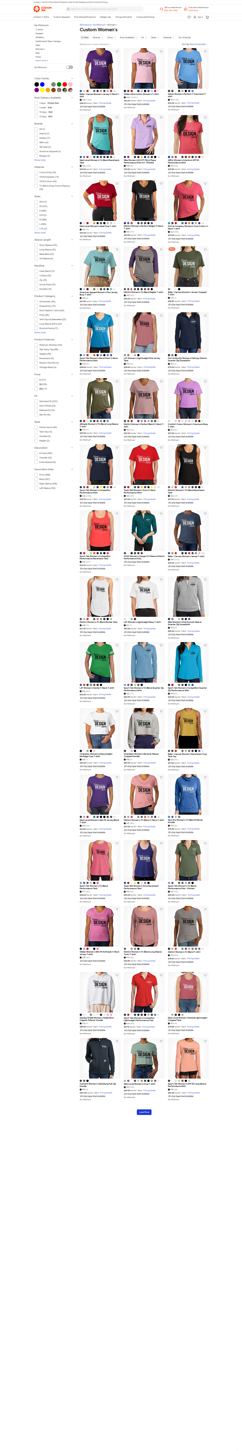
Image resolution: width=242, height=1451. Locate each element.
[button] (198, 10)
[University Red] (128, 157)
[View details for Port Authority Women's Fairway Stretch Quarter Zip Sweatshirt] (188, 332)
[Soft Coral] (179, 1081)
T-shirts (39, 29)
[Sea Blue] (81, 289)
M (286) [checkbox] (43, 219)
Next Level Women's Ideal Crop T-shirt (98, 226)
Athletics (40, 37)
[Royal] (148, 91)
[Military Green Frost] (94, 619)
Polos (38, 57)
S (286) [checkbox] (42, 210)
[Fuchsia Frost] (132, 817)
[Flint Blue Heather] (125, 817)
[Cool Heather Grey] (84, 1015)
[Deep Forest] (179, 91)
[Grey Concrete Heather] (108, 487)
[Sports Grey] (142, 91)
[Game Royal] (145, 157)
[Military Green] (94, 91)
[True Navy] (97, 355)
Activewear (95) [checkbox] (47, 301)
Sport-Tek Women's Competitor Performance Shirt (95, 491)
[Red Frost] (176, 487)
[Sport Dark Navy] (148, 487)
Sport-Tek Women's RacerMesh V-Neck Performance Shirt (99, 359)
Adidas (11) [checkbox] (44, 138)
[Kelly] (182, 223)
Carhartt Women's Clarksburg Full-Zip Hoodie (98, 1085)
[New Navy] (138, 223)
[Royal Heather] (169, 817)
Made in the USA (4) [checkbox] (49, 363)
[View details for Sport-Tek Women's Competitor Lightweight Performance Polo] (144, 992)
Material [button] (167, 37)
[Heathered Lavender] (142, 421)
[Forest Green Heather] (179, 883)
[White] (91, 91)
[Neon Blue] (169, 223)
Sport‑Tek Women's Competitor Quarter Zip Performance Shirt (187, 689)
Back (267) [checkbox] (44, 479)
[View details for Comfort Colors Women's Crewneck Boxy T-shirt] (188, 398)
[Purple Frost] (182, 487)
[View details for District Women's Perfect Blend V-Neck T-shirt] (144, 398)
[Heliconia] (155, 91)
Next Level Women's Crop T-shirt (139, 1084)
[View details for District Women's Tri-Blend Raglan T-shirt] (144, 266)
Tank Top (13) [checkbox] (45, 431)
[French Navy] (81, 1015)
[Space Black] (104, 421)
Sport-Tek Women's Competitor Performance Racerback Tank (95, 557)
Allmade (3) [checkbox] (45, 147)
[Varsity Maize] (142, 157)
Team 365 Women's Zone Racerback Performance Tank (141, 887)
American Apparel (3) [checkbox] (50, 151)
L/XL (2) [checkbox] (43, 228)
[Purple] (138, 91)
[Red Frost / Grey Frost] (148, 289)
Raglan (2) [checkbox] (44, 440)
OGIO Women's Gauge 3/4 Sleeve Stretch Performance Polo (144, 557)
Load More (144, 1112)
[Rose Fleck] (145, 421)
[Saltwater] (132, 619)
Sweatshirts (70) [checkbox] (47, 306)
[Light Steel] (182, 91)
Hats (38, 45)
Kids (38, 53)
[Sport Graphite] (145, 883)
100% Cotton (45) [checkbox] (48, 181)
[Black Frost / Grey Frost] (142, 289)
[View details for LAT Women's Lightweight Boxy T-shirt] (144, 596)
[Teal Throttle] (138, 553)
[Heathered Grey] (196, 949)
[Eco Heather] (97, 1015)
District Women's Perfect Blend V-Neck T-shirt (144, 425)
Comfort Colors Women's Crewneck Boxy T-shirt (188, 425)
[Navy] (104, 91)
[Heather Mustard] (172, 553)
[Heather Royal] (172, 157)
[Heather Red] (111, 91)
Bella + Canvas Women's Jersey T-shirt (186, 556)
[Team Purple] (97, 91)
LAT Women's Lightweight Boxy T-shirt (142, 622)
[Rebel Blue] (81, 421)
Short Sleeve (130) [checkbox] (48, 245)
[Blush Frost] (97, 619)
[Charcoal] (145, 223)
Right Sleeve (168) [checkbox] (48, 483)
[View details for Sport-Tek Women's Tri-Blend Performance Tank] (100, 860)
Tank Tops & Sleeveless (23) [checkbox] (52, 319)
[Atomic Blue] (189, 685)
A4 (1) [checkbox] (42, 129)
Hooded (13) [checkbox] (45, 289)
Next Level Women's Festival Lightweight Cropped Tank (187, 1019)
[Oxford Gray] (87, 751)
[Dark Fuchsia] (132, 223)
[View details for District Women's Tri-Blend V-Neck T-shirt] (144, 794)
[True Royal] (81, 91)
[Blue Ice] (104, 1015)
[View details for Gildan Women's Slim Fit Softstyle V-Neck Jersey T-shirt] (100, 926)
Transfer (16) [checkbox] (45, 457)
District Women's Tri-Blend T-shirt (184, 952)
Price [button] (110, 37)
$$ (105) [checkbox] (43, 384)
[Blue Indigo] (125, 553)
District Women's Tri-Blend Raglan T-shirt (143, 292)
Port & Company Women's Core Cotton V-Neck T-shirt (188, 227)
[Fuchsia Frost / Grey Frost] (128, 289)
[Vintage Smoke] (97, 685)
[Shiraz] (155, 1081)
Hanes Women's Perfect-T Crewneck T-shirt (187, 95)
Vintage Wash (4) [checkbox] (47, 367)
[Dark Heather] (128, 91)
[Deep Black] (176, 355)
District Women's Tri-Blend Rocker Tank (98, 622)
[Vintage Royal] (81, 157)
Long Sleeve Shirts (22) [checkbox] (50, 324)
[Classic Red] (152, 223)
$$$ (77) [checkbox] (43, 389)
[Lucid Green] (135, 157)
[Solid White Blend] (179, 751)
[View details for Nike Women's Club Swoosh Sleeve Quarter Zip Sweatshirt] (188, 596)
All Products (85, 25)
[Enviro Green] (91, 421)
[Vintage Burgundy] (94, 685)
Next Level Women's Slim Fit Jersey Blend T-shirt (99, 821)
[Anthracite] (152, 157)
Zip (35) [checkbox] (43, 280)
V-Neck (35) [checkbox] (45, 275)
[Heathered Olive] (128, 421)
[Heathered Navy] (128, 223)
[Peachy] (135, 355)
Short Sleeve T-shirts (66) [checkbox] (51, 310)
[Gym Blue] (125, 157)
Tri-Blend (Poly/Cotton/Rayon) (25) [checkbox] (54, 187)
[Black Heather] (179, 817)
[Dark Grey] (101, 223)
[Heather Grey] (84, 223)
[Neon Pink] (108, 553)
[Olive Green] (182, 157)
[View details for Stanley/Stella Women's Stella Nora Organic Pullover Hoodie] (100, 992)
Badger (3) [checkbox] (44, 156)
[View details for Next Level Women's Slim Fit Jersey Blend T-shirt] (100, 794)
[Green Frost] (138, 817)
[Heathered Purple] (138, 421)
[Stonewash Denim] (108, 223)
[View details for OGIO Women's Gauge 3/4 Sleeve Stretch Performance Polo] (144, 530)
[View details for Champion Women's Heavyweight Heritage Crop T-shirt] (100, 728)
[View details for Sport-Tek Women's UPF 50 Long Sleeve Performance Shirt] (188, 1058)
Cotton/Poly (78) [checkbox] (47, 172)
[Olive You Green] (97, 421)
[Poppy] (189, 553)
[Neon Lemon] (182, 421)
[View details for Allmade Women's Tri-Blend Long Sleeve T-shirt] (100, 398)
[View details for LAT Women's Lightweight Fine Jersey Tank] (144, 332)
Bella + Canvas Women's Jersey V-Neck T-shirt (100, 95)
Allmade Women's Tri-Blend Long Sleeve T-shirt (99, 425)
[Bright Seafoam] (176, 1081)
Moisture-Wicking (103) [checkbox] (50, 345)
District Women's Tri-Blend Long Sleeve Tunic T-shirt (143, 953)
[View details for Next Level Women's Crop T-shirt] (144, 1058)
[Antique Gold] (94, 223)
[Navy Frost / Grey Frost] (145, 289)
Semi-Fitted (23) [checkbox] (47, 406)
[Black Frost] (196, 487)
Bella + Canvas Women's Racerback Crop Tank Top (187, 755)
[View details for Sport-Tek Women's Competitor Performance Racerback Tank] (100, 530)
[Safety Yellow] (152, 487)
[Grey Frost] (189, 487)
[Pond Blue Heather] (125, 685)
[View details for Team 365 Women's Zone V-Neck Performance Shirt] (144, 464)
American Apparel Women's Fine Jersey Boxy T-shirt (99, 293)
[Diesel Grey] (135, 553)
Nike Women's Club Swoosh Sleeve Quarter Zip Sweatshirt (185, 623)
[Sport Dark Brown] (145, 487)
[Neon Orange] (189, 223)
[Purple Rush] (97, 157)
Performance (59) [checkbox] (48, 427)
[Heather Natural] (199, 553)
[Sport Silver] (155, 487)
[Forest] (182, 553)
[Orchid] (186, 421)
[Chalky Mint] (176, 421)
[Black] (145, 91)
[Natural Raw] (94, 1015)
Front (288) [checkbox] (44, 474)
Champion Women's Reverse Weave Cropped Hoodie (141, 755)
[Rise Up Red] (84, 421)
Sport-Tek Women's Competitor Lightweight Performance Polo (139, 1019)
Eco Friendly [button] (185, 37)
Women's (40, 49)
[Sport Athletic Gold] (142, 487)
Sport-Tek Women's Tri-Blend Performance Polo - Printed (182, 887)
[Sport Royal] (125, 487)
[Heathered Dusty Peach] (172, 487)
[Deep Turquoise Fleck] (125, 421)
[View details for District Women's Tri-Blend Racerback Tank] (188, 464)
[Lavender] (108, 1015)
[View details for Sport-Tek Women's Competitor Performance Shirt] (100, 464)
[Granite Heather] (125, 355)
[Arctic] (111, 289)
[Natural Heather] (125, 619)
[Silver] (101, 355)
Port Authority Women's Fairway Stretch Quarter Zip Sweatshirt (187, 359)
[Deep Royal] (189, 91)
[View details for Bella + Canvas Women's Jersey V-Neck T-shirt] (100, 68)
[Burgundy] (87, 289)
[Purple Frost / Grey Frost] (135, 289)
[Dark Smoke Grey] (182, 1081)
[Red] (87, 91)
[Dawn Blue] (111, 355)
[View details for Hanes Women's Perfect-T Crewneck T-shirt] (188, 68)
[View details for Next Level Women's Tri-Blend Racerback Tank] (100, 134)
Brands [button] (96, 37)
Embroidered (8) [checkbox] (47, 462)
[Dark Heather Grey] (172, 223)
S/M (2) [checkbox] (42, 215)
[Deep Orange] (189, 157)
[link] (42, 9)
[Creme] (97, 289)
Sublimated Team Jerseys (48, 41)
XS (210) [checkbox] (43, 206)
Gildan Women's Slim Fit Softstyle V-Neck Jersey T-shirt (99, 953)
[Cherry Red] (87, 949)
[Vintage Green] (91, 685)
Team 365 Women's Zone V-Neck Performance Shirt (139, 491)
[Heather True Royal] (199, 751)
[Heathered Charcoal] (142, 223)
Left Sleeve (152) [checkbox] (47, 488)
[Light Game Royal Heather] (172, 619)
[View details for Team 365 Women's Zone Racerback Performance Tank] (144, 860)
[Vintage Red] (87, 157)
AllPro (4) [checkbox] (43, 142)
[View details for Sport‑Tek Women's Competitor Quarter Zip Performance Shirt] (188, 662)
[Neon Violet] (179, 421)
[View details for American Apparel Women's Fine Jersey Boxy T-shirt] (100, 266)
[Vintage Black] (111, 157)
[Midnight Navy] (97, 223)
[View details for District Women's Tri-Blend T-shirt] (188, 926)
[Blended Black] (135, 619)
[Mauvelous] (128, 355)
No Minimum (99, 25)
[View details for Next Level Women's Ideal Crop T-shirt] (100, 200)
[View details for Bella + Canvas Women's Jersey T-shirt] (188, 530)
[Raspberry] (186, 223)
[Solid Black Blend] (196, 751)
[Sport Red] (128, 487)
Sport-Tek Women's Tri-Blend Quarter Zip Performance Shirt (144, 689)
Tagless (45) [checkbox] (45, 354)
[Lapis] (101, 289)
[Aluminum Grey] (101, 421)
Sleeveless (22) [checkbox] (46, 254)
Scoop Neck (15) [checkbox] (47, 284)
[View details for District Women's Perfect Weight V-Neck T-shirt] (144, 200)
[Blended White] (128, 619)
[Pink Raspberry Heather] (97, 883)
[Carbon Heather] (84, 1081)
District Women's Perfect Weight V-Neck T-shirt (143, 227)
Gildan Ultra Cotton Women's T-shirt (141, 94)
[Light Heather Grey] (148, 421)
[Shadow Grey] (172, 355)
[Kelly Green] (94, 817)
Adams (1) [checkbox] (44, 133)
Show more (41, 60)
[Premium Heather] (84, 157)
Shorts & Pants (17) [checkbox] (48, 328)
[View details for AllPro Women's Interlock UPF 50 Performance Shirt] (188, 134)
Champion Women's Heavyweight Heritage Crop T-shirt (96, 755)
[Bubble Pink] (111, 1015)
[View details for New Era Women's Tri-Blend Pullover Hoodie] (188, 794)
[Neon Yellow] (101, 487)
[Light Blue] (152, 91)
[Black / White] (138, 289)
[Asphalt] (104, 289)
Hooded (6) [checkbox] (45, 436)
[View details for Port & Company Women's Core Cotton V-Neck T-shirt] (188, 200)
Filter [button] (86, 37)
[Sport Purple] (138, 487)
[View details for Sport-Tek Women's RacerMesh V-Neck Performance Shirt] (100, 332)
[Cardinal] (199, 157)
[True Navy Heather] (132, 685)
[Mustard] (101, 91)
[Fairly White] (87, 421)
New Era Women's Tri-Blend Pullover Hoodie (185, 821)
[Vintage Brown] (192, 553)
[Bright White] (135, 223)
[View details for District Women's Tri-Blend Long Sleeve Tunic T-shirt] (144, 926)
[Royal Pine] (135, 1081)
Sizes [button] (153, 37)
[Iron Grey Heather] (84, 487)
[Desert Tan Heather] (84, 619)
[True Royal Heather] (128, 685)
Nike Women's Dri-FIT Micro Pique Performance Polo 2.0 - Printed (140, 161)
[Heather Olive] (182, 751)
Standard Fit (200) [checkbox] (48, 401)
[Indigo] (101, 157)
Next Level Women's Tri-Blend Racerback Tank (99, 161)
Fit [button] (142, 37)
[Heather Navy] (196, 157)
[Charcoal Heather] (172, 91)
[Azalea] (97, 949)
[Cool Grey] (148, 157)
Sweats (39, 33)
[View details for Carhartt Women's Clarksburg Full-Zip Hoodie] (100, 1058)
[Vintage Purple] (104, 157)
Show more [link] (40, 160)
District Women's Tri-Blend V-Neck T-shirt (144, 820)
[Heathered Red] (132, 421)
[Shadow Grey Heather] (176, 817)
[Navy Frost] (169, 487)
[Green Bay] (91, 1015)
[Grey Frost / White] (132, 289)
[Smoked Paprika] (128, 1081)
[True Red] (87, 355)
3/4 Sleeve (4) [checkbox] (46, 258)
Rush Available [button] (127, 37)
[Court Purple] (138, 157)
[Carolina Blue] (192, 91)
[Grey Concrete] (179, 685)
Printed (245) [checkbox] (45, 453)
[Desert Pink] (111, 223)
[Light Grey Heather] (135, 685)
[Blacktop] (132, 553)
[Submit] (68, 9)
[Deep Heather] (189, 751)
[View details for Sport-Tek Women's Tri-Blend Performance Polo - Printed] (188, 860)
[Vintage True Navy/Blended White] (87, 685)
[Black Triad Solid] (142, 685)
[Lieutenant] (94, 289)
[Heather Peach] (108, 91)
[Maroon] (111, 487)
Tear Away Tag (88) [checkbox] (48, 349)
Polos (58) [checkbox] (44, 315)
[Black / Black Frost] (152, 289)
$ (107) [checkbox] (42, 380)
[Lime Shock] (94, 487)
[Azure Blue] (108, 421)
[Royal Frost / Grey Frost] (125, 289)
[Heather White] (91, 157)
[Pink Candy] (94, 751)
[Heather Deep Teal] (169, 751)
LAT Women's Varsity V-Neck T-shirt (97, 688)
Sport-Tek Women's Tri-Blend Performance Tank (94, 887)
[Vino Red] (94, 421)
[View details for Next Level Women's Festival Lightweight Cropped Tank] (188, 992)
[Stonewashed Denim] (182, 1015)
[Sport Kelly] (135, 487)
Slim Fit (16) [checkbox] (44, 414)
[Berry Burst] (142, 553)
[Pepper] (196, 421)
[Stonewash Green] (152, 1081)
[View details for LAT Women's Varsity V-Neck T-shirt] (100, 662)
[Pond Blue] (108, 355)
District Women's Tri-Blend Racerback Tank (186, 491)
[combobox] (104, 9)
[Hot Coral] (94, 553)
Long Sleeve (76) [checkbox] (47, 249)
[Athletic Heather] (196, 223)
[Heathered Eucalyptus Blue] (111, 619)
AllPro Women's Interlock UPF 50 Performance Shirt (183, 161)
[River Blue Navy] (169, 355)
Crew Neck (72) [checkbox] (47, 271)
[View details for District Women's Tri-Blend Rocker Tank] (100, 596)
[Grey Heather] (84, 355)
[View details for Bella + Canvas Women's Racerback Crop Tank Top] (188, 728)
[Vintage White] (176, 289)
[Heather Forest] (172, 751)
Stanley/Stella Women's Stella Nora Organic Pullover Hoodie (97, 1019)
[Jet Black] (148, 223)
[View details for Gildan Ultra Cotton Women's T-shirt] (144, 68)
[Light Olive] (101, 817)
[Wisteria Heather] (148, 817)
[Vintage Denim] (196, 553)
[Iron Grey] (101, 553)
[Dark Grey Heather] (179, 619)
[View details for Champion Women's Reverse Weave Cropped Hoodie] (144, 728)
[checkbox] (56, 103)
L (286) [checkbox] (42, 224)
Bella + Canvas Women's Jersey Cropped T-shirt (187, 293)
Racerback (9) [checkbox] (46, 358)
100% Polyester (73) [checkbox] (49, 177)
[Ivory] (192, 421)
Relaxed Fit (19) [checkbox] (46, 410)
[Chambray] (169, 421)
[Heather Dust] (84, 91)
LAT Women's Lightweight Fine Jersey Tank (142, 359)
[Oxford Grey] (132, 751)
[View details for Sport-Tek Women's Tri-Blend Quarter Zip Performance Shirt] (144, 662)
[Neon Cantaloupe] (189, 421)
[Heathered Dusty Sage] (128, 817)
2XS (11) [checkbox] (43, 202)
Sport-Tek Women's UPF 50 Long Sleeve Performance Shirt (187, 1085)
